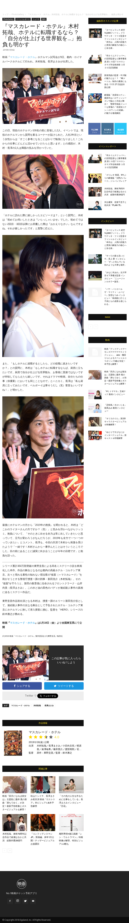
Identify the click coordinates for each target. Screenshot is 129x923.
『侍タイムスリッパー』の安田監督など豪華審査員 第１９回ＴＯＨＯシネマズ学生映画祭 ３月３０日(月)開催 (115, 61)
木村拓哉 (37, 705)
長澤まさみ (49, 705)
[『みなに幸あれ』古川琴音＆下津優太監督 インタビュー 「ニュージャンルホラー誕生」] (95, 275)
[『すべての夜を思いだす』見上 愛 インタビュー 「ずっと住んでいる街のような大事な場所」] (95, 259)
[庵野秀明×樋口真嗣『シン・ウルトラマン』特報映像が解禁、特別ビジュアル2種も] (71, 822)
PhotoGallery (18, 14)
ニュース (36, 19)
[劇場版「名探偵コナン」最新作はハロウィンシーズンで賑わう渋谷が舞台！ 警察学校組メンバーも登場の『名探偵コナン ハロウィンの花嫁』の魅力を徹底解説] (95, 98)
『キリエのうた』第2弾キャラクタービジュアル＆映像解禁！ (115, 421)
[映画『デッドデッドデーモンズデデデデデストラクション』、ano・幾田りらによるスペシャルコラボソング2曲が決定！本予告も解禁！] (95, 352)
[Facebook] (10, 901)
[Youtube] (33, 901)
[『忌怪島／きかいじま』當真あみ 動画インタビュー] (95, 408)
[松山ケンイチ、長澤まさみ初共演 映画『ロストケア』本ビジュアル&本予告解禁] (43, 784)
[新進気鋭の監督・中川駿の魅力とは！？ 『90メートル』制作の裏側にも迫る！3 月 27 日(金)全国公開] (95, 78)
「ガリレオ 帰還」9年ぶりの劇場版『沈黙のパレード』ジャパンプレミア (115, 178)
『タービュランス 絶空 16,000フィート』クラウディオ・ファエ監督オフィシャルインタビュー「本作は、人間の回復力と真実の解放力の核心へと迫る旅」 (115, 39)
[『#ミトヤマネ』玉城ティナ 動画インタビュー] (95, 394)
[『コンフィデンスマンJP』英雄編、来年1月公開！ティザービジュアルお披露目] (43, 822)
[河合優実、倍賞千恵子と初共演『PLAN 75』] (95, 205)
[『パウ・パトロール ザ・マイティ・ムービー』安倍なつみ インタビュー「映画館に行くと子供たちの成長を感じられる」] (95, 292)
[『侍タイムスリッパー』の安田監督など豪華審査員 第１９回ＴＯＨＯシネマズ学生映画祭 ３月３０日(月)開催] (95, 59)
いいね (94, 124)
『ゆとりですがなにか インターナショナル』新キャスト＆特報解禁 (115, 435)
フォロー (107, 124)
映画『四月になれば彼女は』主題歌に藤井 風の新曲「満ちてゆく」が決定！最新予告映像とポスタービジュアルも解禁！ (14, 803)
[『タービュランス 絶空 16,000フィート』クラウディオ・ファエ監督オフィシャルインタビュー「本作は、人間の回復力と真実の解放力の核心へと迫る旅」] (95, 33)
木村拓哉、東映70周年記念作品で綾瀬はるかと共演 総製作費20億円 (14, 837)
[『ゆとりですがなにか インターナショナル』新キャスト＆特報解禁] (95, 435)
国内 (44, 19)
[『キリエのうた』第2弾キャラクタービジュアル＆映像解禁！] (95, 421)
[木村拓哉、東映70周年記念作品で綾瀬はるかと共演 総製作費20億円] (14, 822)
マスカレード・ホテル (22, 57)
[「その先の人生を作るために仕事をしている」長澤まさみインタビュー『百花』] (71, 784)
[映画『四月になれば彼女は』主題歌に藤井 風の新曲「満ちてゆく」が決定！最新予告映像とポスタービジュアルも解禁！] (14, 784)
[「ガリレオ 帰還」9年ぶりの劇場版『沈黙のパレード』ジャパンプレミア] (95, 178)
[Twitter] (25, 901)
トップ (5, 14)
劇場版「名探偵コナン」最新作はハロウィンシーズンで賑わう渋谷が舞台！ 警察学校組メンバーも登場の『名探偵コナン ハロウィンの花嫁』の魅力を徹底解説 (115, 104)
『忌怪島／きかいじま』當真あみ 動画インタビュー (115, 408)
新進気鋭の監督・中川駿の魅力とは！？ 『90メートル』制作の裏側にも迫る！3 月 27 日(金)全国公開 (115, 81)
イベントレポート (23, 19)
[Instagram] (17, 901)
